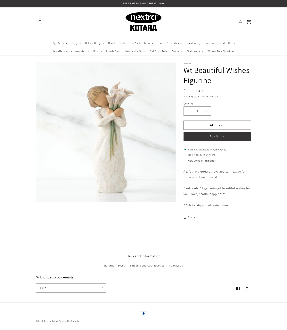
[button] (40, 22)
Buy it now (217, 136)
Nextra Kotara (51, 321)
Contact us (176, 265)
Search (122, 265)
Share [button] (191, 217)
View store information (201, 160)
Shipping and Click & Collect (148, 265)
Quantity (188, 103)
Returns (109, 265)
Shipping (188, 96)
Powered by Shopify (69, 321)
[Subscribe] (102, 288)
